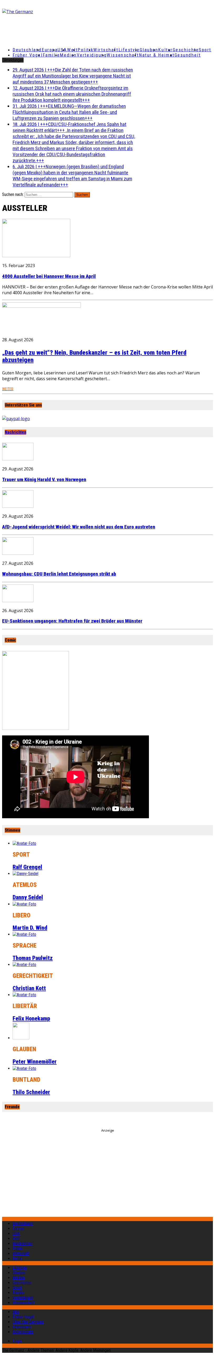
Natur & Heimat (157, 55)
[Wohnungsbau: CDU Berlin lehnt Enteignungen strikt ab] (18, 553)
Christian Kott (29, 988)
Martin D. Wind (30, 927)
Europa (50, 49)
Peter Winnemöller (35, 1061)
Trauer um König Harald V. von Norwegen (44, 479)
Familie (51, 55)
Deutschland (27, 49)
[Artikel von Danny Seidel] (25, 873)
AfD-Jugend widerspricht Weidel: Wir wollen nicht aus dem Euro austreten (78, 527)
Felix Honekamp (31, 1018)
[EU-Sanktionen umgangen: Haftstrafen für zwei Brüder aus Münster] (18, 600)
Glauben (149, 49)
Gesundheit (188, 55)
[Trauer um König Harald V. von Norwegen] (18, 459)
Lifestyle (129, 49)
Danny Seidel (28, 897)
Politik (85, 49)
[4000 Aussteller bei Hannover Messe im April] (36, 255)
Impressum (22, 1326)
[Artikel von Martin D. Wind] (24, 904)
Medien (68, 55)
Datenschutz (23, 1331)
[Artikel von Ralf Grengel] (24, 843)
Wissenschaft (123, 55)
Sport (205, 49)
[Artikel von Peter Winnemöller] (21, 1037)
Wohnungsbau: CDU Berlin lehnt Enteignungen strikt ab (59, 574)
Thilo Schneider (31, 1092)
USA (16, 1233)
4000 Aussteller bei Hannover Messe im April (49, 276)
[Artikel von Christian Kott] (24, 964)
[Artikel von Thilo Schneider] (24, 1068)
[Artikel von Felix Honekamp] (24, 994)
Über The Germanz (28, 1321)
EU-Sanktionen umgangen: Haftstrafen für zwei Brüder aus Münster (72, 621)
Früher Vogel (28, 55)
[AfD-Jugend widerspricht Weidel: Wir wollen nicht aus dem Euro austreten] (18, 506)
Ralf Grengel (27, 867)
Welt (72, 49)
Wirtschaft (106, 49)
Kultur (165, 49)
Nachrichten (15, 432)
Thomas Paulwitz (33, 958)
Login (17, 1341)
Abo (16, 1311)
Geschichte (186, 49)
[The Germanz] (37, 11)
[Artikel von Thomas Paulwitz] (24, 934)
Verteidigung (92, 55)
